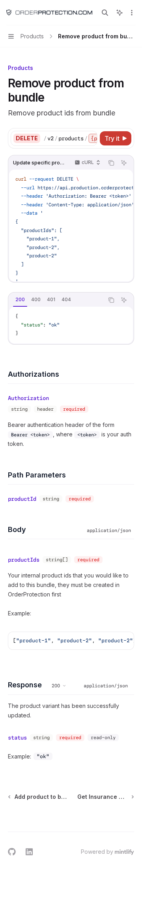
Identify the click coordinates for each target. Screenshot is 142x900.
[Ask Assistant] (124, 163)
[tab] (20, 299)
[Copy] (90, 138)
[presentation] (70, 138)
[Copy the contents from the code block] (111, 163)
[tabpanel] (71, 325)
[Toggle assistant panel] (119, 12)
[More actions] (132, 12)
